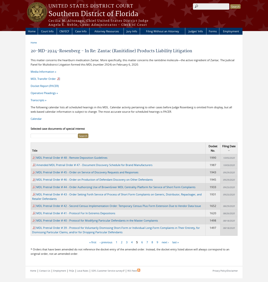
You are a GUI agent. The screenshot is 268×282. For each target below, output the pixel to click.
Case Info (81, 31)
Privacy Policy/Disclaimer (225, 270)
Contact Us (44, 270)
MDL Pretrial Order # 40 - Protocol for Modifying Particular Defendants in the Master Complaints (97, 220)
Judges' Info (196, 31)
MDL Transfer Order (44, 79)
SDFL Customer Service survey (108, 270)
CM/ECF (64, 31)
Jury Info (132, 31)
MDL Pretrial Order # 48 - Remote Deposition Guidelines (71, 157)
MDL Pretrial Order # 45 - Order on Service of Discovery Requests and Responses (87, 172)
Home (32, 31)
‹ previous (106, 242)
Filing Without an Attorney (162, 31)
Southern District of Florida (93, 14)
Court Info (47, 31)
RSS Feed (132, 270)
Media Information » (43, 71)
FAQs (71, 270)
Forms (213, 31)
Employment (231, 31)
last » (175, 242)
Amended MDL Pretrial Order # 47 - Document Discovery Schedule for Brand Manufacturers (94, 165)
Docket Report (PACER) (45, 86)
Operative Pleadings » (44, 93)
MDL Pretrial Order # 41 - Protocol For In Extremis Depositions (75, 213)
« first (92, 242)
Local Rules (82, 270)
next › (165, 242)
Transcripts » (38, 100)
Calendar (36, 119)
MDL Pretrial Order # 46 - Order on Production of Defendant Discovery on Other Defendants (94, 179)
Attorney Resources (106, 31)
